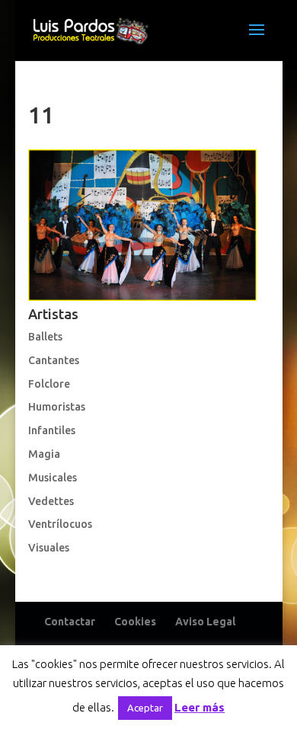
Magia (44, 454)
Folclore (49, 384)
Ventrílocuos (60, 524)
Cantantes (53, 360)
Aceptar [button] (145, 707)
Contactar (69, 621)
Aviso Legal (205, 621)
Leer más (199, 707)
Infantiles (51, 430)
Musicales (52, 478)
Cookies (135, 621)
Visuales (48, 548)
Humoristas (56, 407)
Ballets (45, 337)
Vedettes (51, 501)
